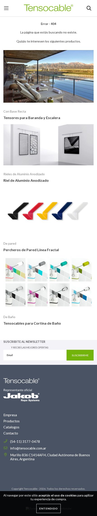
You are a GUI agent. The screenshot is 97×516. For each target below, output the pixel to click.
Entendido (48, 508)
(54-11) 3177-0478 (25, 441)
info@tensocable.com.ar (28, 448)
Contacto (10, 433)
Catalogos (11, 427)
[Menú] (6, 8)
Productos (11, 421)
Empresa (10, 415)
